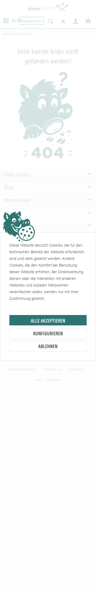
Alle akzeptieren (48, 320)
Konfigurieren (48, 333)
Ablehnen (48, 346)
